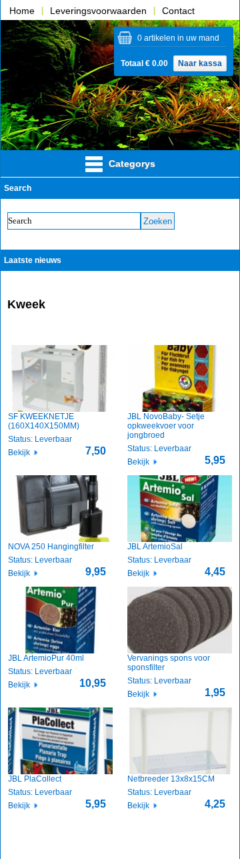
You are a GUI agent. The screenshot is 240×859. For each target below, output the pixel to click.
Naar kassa (200, 63)
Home (22, 10)
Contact (178, 10)
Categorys (130, 163)
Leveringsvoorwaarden (98, 10)
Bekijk (19, 452)
